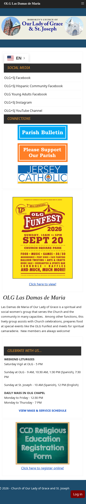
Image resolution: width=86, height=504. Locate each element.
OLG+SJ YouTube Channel (23, 110)
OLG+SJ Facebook (17, 78)
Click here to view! (42, 284)
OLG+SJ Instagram (18, 102)
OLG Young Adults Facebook (25, 94)
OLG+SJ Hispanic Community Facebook (33, 86)
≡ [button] (82, 3)
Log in (77, 494)
